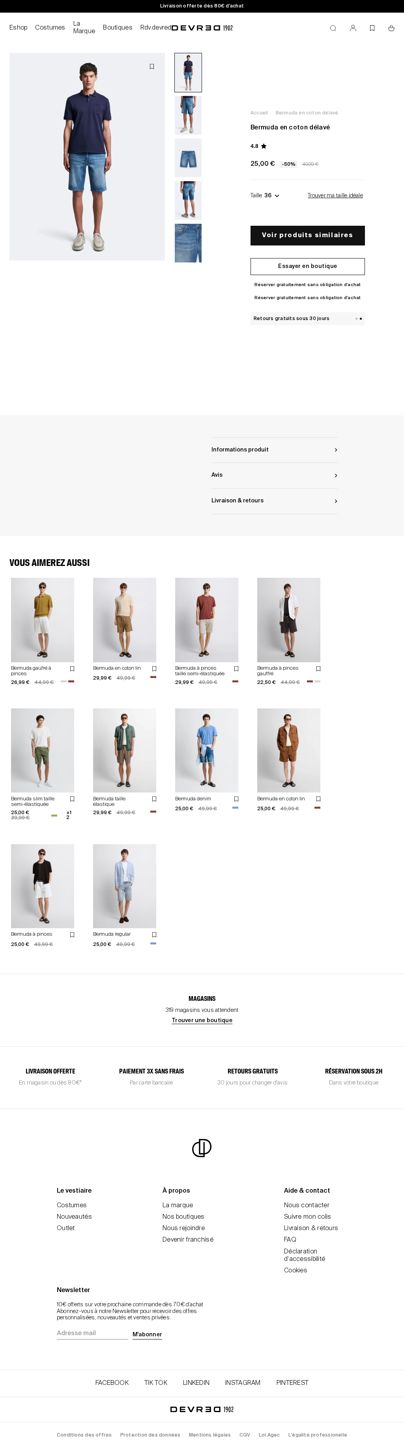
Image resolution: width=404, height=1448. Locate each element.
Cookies (295, 1271)
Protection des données (150, 1435)
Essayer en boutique (307, 266)
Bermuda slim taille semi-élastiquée (32, 801)
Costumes (50, 28)
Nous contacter (306, 1206)
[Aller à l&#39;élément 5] (188, 243)
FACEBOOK (112, 1383)
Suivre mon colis (307, 1217)
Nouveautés (74, 1217)
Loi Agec (269, 1435)
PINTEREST (293, 1383)
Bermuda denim (193, 799)
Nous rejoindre (184, 1228)
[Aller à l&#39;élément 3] (188, 158)
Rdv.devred (156, 28)
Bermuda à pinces (31, 934)
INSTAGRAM (243, 1383)
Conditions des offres (84, 1435)
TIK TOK (155, 1383)
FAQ (290, 1240)
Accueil (259, 113)
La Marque (84, 28)
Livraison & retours (311, 1228)
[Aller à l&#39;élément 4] (188, 200)
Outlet (66, 1228)
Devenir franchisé (188, 1240)
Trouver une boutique (202, 1020)
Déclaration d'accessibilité (304, 1256)
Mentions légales (210, 1435)
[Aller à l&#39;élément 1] (188, 72)
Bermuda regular (112, 934)
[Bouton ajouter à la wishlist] (152, 66)
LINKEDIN (196, 1383)
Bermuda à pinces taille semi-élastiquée (199, 671)
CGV (245, 1435)
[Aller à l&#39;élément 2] (188, 115)
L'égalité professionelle (317, 1435)
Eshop (18, 28)
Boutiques (118, 28)
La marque (178, 1206)
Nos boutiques (184, 1217)
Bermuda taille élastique (109, 801)
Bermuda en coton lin (117, 668)
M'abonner (147, 1334)
